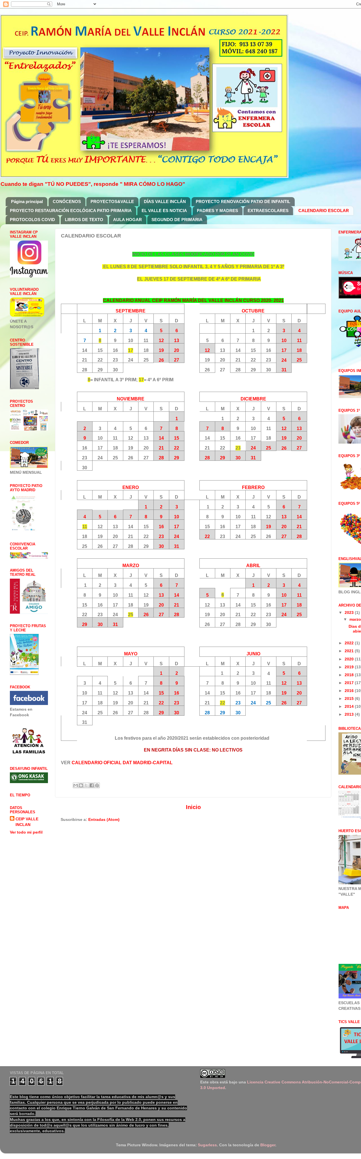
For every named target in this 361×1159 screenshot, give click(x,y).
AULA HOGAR (127, 219)
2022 (350, 643)
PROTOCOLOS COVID (32, 219)
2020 (350, 659)
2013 (350, 714)
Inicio (193, 807)
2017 (350, 682)
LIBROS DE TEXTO (84, 219)
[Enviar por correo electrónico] (75, 785)
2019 (350, 667)
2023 (350, 612)
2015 (350, 698)
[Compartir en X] (86, 785)
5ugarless (207, 1145)
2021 (350, 651)
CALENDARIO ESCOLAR (323, 210)
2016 (350, 690)
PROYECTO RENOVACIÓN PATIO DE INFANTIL (243, 201)
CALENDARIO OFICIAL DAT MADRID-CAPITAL (122, 762)
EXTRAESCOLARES (268, 210)
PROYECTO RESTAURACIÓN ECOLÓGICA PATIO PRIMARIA (71, 210)
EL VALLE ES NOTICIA (164, 210)
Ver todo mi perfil (26, 832)
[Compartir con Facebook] (91, 785)
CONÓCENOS (67, 201)
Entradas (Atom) (104, 819)
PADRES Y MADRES (217, 210)
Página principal (27, 201)
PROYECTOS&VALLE (112, 201)
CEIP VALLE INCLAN (27, 822)
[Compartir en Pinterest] (97, 785)
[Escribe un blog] (81, 785)
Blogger (267, 1145)
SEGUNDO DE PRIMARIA (176, 219)
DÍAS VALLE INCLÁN (165, 201)
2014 (350, 706)
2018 (350, 675)
